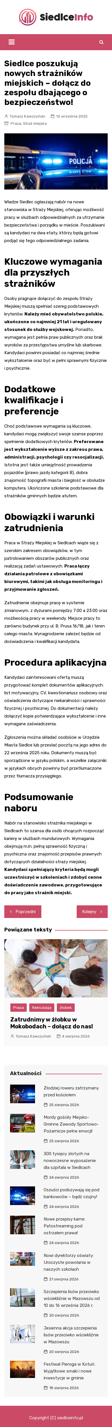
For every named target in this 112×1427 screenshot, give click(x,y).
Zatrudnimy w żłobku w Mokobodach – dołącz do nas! (51, 1023)
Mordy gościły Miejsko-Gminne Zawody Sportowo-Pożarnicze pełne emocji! (71, 1124)
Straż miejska (35, 123)
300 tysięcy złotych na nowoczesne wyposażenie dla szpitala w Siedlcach (70, 1160)
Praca (16, 123)
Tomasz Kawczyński (27, 116)
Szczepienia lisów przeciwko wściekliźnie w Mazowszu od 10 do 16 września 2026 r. (72, 1298)
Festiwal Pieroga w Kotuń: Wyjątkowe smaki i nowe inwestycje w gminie (69, 1371)
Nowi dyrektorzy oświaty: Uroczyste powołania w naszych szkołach (69, 1262)
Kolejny (89, 912)
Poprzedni (26, 912)
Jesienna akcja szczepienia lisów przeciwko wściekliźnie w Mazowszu (71, 1334)
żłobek (66, 1007)
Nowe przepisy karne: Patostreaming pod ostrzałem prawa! (64, 1226)
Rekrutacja (41, 1007)
